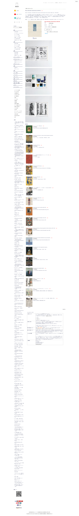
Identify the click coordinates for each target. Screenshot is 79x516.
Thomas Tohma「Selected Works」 (19, 189)
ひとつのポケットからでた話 (19, 420)
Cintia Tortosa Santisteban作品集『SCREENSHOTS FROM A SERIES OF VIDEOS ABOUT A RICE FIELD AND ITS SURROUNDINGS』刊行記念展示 (19, 154)
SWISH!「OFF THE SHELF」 (19, 343)
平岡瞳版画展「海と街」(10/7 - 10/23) (19, 406)
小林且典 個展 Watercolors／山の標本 (19, 385)
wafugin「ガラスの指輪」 (18, 252)
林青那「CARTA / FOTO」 (18, 306)
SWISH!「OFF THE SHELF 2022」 (19, 236)
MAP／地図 (16, 476)
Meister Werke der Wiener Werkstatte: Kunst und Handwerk (41, 237)
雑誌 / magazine (17, 106)
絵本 (14, 30)
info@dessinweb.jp (38, 344)
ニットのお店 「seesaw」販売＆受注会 (19, 438)
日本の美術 (16, 52)
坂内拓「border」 (17, 244)
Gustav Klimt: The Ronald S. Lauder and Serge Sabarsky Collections (43, 135)
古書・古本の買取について (19, 478)
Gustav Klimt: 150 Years (36, 145)
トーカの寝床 (17, 318)
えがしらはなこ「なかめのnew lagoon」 (19, 331)
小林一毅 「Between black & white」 (19, 315)
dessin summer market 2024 (19, 190)
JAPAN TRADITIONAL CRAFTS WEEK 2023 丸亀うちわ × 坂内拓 (19, 208)
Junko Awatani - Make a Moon (19, 139)
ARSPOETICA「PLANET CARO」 (18, 221)
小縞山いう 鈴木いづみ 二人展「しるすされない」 (19, 205)
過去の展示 (16, 471)
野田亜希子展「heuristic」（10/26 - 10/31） (18, 401)
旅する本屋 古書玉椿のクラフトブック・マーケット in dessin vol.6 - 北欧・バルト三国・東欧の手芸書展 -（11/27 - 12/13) (19, 429)
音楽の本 (16, 67)
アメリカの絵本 (17, 34)
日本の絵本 (16, 31)
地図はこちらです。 (49, 315)
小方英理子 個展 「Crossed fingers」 (19, 413)
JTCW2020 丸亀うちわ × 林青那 (19, 293)
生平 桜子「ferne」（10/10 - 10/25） (19, 440)
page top (64, 309)
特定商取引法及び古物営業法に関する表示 (44, 512)
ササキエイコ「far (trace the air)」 (19, 193)
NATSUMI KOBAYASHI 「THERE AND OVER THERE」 (18, 288)
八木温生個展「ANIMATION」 (19, 125)
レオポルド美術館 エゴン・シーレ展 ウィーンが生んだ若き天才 (42, 187)
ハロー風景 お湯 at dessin (19, 418)
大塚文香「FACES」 (18, 296)
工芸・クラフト (16, 76)
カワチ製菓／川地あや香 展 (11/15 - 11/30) (19, 468)
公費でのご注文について (18, 481)
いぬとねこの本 (17, 94)
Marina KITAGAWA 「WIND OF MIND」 (19, 228)
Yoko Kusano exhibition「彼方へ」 (19, 341)
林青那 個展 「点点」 (18, 391)
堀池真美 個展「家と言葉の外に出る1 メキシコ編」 (19, 361)
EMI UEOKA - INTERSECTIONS (17, 142)
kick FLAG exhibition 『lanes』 (19, 414)
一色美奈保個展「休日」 (18, 432)
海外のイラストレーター (18, 62)
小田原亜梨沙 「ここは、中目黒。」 (19, 410)
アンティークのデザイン (18, 112)
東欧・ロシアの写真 (18, 47)
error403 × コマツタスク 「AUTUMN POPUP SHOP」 (19, 150)
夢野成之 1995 (17, 326)
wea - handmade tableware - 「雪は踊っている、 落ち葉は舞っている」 (19, 435)
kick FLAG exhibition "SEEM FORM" (19, 271)
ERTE (34, 257)
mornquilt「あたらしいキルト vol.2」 (19, 335)
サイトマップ (64, 2)
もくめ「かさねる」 (18, 379)
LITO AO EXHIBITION (18, 260)
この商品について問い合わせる (53, 31)
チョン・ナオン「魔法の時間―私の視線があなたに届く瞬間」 (19, 144)
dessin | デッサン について (19, 470)
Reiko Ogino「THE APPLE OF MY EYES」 (19, 171)
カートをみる (45, 2)
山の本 (16, 109)
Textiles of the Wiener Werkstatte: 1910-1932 (39, 217)
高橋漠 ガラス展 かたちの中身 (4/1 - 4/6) (19, 452)
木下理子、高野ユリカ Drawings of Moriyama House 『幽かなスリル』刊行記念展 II (19, 163)
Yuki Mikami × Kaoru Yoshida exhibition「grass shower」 (19, 364)
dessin (13, 0)
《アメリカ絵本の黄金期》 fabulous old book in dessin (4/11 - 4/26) (19, 458)
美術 (14, 50)
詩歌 (15, 97)
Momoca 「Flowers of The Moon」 (18, 359)
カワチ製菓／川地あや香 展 (19, 344)
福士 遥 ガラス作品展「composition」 (18, 328)
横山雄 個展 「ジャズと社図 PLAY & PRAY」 (19, 388)
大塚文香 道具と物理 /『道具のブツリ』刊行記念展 (19, 195)
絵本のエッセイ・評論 (18, 40)
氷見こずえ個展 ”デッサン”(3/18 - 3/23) (18, 455)
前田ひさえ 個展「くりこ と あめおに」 (19, 366)
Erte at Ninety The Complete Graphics (38, 268)
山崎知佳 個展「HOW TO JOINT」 (18, 337)
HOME (26, 8)
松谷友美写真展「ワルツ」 (19, 332)
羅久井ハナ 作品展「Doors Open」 (19, 348)
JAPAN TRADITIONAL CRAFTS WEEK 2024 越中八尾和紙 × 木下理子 (19, 182)
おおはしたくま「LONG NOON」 (18, 185)
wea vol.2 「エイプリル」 (18, 370)
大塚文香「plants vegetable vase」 (19, 262)
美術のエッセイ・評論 (18, 55)
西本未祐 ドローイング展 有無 (19, 132)
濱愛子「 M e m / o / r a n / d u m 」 (19, 130)
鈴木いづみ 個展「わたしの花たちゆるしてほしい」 (19, 369)
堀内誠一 (16, 100)
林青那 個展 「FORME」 (18, 346)
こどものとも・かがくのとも (19, 33)
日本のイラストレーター (18, 60)
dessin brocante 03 (17, 253)
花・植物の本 (17, 96)
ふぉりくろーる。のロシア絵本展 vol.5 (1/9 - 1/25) (19, 463)
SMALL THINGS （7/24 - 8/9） (19, 444)
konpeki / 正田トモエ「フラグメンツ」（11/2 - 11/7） (19, 399)
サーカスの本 (17, 91)
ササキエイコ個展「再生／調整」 (19, 323)
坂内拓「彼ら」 (17, 186)
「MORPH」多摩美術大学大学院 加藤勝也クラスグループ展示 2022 (19, 256)
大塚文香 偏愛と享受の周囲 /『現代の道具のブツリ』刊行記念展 (19, 123)
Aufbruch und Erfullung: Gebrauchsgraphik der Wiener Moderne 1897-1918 (44, 228)
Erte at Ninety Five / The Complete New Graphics (40, 247)
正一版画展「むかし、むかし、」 (19, 166)
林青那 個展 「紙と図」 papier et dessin (19, 422)
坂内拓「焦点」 (17, 214)
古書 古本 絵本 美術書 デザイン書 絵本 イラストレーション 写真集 (44, 7)
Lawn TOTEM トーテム (18, 258)
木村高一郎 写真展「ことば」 (19, 295)
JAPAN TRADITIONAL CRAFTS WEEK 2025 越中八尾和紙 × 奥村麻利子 (19, 147)
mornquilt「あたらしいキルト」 (19, 216)
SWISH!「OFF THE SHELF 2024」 (19, 176)
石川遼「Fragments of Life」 (19, 138)
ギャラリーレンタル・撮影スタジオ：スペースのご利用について (19, 474)
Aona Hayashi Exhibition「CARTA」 (18, 233)
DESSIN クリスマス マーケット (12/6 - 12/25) (19, 466)
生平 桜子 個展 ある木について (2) (19, 417)
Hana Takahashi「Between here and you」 (19, 173)
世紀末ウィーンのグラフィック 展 (38, 278)
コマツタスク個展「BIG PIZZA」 (18, 198)
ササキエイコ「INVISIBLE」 (19, 267)
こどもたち (16, 99)
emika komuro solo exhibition (19, 282)
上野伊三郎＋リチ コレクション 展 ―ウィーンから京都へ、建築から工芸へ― (44, 298)
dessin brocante (17, 115)
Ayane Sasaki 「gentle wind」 (19, 339)
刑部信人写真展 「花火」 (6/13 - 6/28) (19, 447)
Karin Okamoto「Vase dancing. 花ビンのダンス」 (19, 373)
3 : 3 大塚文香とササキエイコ (19, 158)
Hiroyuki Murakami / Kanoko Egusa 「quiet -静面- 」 (19, 375)
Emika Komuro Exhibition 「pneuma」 (18, 219)
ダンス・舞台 (16, 72)
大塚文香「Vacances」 (18, 248)
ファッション (16, 74)
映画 (14, 70)
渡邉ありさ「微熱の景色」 (19, 136)
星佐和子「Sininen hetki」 (18, 223)
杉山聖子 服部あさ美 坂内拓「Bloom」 (19, 135)
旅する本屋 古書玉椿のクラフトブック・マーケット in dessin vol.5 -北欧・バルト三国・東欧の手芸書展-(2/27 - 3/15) (19, 484)
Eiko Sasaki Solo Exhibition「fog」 (19, 354)
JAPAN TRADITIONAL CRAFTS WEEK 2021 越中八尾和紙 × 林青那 (19, 265)
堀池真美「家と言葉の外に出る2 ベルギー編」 (19, 279)
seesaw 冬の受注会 (17, 408)
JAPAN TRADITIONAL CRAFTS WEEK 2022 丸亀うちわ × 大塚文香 (19, 240)
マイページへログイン (51, 2)
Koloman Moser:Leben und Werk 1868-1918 (39, 207)
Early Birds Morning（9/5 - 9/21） (18, 443)
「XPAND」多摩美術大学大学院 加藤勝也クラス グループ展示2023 (19, 230)
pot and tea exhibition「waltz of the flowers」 (19, 378)
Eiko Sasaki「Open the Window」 (18, 299)
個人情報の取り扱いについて (33, 512)
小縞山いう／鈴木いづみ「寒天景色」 (19, 276)
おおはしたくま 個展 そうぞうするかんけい (19, 291)
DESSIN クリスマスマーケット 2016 (19, 396)
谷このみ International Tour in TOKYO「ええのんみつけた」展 (19, 304)
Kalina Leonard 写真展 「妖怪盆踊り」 (19, 320)
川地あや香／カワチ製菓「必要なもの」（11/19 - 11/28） (19, 404)
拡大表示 (35, 38)
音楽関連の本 (17, 93)
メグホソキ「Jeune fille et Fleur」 (18, 225)
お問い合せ (60, 2)
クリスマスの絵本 (17, 90)
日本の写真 (16, 43)
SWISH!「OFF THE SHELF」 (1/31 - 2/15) (19, 461)
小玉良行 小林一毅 (18, 179)
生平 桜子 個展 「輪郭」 (18, 383)
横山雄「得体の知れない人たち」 (19, 211)
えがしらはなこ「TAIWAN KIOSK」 (18, 308)
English (76, 1)
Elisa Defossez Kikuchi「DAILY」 (18, 168)
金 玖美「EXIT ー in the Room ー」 (19, 301)
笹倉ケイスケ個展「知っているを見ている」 (19, 127)
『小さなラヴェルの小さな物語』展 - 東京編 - (19, 202)
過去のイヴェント (17, 479)
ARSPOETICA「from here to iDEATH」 (19, 250)
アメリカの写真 (17, 46)
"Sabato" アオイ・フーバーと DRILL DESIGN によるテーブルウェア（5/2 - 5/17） (19, 449)
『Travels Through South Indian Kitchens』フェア (18, 356)
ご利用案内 (56, 2)
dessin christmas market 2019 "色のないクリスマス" (19, 311)
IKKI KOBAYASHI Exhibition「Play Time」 (19, 246)
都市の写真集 (17, 103)
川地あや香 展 (17, 285)
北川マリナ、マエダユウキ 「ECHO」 (19, 160)
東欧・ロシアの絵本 (18, 37)
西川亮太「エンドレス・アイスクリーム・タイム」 (19, 200)
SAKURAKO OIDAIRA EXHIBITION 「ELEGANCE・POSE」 (19, 351)
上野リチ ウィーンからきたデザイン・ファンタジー (41, 288)
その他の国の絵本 (17, 38)
